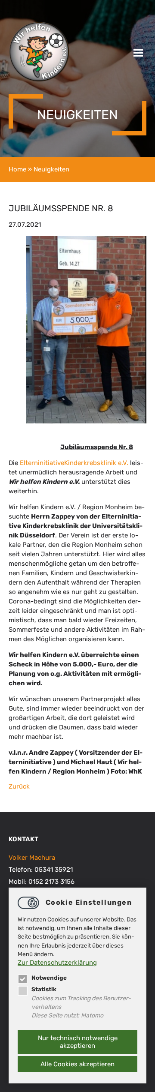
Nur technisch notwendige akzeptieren (78, 1042)
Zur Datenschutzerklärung (57, 962)
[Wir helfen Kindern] (39, 80)
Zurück (19, 786)
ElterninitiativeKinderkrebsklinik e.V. (74, 463)
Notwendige (49, 977)
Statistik (43, 989)
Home (17, 169)
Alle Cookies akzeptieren (77, 1064)
